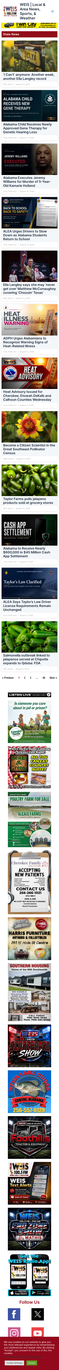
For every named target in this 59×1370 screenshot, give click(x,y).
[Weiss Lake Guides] (29, 1091)
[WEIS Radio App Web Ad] (29, 1274)
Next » (53, 677)
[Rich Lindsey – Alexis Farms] (29, 819)
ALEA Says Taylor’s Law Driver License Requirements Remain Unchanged (27, 605)
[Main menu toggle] (52, 11)
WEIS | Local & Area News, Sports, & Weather (32, 11)
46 (44, 677)
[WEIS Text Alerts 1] (29, 1183)
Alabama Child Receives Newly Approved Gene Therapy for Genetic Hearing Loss (27, 128)
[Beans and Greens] (29, 767)
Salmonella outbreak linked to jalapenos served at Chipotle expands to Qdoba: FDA (26, 659)
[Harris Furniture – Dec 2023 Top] (29, 938)
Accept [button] (31, 1363)
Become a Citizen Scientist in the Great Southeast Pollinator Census (29, 449)
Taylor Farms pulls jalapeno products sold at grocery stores (28, 500)
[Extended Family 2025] (29, 721)
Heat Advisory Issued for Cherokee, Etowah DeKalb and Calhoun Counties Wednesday (27, 395)
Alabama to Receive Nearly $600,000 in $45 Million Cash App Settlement (26, 552)
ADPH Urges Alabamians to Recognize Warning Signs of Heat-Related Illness (25, 342)
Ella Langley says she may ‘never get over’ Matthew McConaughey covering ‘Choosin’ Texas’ (29, 288)
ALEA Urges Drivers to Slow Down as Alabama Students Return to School (25, 235)
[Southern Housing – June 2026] (29, 992)
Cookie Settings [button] (14, 1363)
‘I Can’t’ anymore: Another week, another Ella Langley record (28, 76)
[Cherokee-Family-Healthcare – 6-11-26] (29, 882)
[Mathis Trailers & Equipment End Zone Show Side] (29, 1229)
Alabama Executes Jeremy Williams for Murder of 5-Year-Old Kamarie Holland (27, 181)
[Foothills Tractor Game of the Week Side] (29, 1137)
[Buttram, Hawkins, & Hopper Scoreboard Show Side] (29, 1045)
